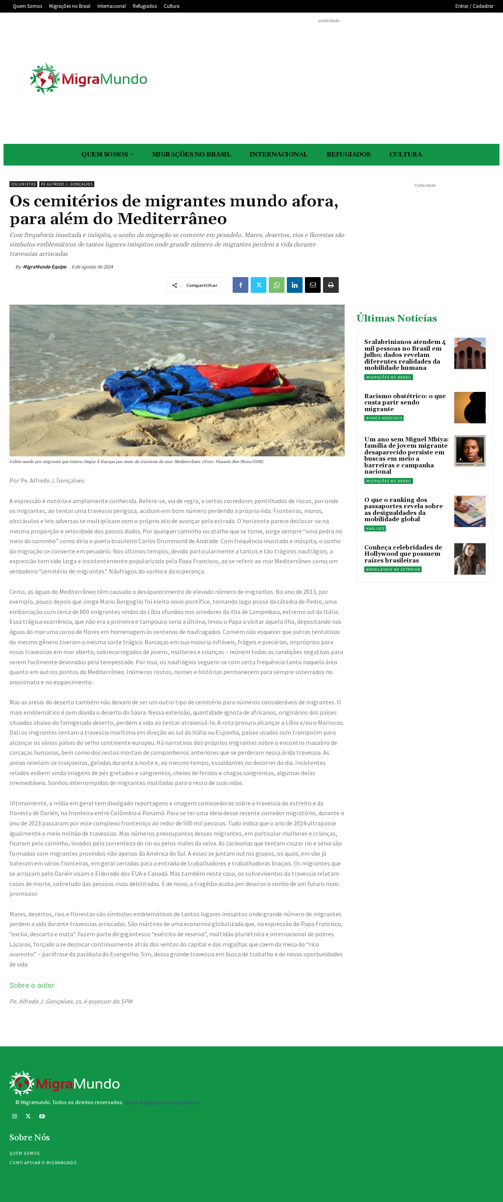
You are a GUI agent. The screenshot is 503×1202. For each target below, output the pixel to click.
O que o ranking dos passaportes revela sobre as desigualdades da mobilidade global (403, 510)
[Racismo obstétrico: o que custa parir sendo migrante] (470, 407)
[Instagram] (14, 1117)
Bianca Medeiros (384, 418)
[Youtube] (42, 1117)
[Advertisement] (329, 80)
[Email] (313, 285)
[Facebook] (240, 285)
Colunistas (23, 184)
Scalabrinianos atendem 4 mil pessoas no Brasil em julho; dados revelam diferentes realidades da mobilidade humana (405, 355)
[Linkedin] (295, 285)
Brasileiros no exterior (393, 569)
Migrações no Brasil (388, 377)
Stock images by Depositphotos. (163, 1102)
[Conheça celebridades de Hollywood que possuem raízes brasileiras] (470, 559)
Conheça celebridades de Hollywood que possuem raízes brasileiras (403, 554)
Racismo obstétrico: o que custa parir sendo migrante (405, 403)
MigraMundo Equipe (44, 266)
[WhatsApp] (277, 285)
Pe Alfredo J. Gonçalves (67, 184)
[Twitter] (258, 285)
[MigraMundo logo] (88, 79)
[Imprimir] (331, 285)
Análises (375, 528)
